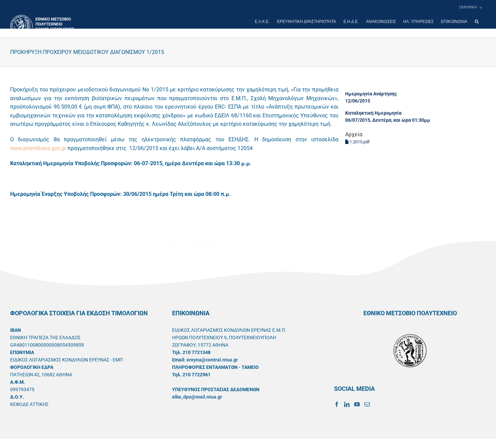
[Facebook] (336, 404)
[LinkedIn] (347, 404)
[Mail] (367, 404)
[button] (476, 21)
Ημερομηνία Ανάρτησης (371, 93)
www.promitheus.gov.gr (38, 148)
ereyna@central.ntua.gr (212, 359)
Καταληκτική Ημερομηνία (373, 113)
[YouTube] (357, 404)
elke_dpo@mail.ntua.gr (197, 397)
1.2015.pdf (359, 141)
